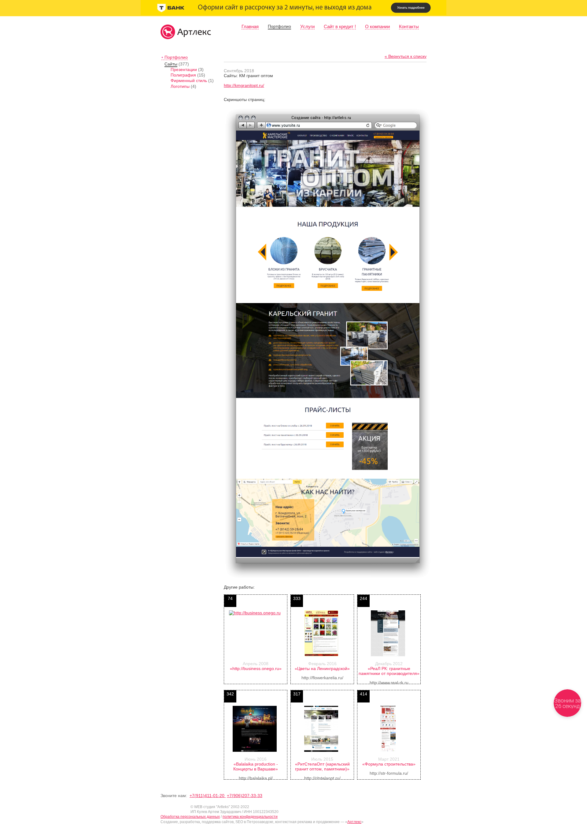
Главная (250, 26)
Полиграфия (183, 75)
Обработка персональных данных (190, 817)
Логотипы (180, 86)
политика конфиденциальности (250, 817)
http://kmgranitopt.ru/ (244, 85)
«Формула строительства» (388, 764)
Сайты (170, 64)
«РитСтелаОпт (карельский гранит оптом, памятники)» (322, 766)
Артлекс (354, 822)
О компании (377, 26)
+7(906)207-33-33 (244, 795)
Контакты (409, 26)
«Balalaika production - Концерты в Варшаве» (255, 766)
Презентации (184, 69)
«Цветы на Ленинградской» (322, 668)
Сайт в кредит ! (340, 26)
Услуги (307, 26)
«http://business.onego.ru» (256, 668)
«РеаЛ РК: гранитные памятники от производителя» (389, 671)
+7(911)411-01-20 (208, 795)
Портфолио (279, 26)
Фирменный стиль (189, 80)
